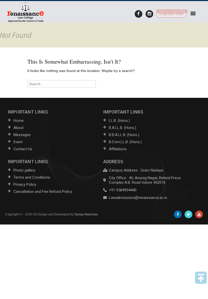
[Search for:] (104, 84)
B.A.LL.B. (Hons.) (122, 127)
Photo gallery (24, 170)
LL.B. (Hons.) (119, 120)
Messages (22, 135)
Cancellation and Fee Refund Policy (42, 191)
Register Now (171, 14)
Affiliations (118, 149)
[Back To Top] (201, 278)
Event (18, 142)
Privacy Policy (24, 184)
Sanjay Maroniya (86, 214)
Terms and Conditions (31, 177)
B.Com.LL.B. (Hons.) (125, 142)
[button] (193, 13)
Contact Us (22, 149)
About (18, 127)
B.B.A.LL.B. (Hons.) (124, 135)
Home (18, 120)
